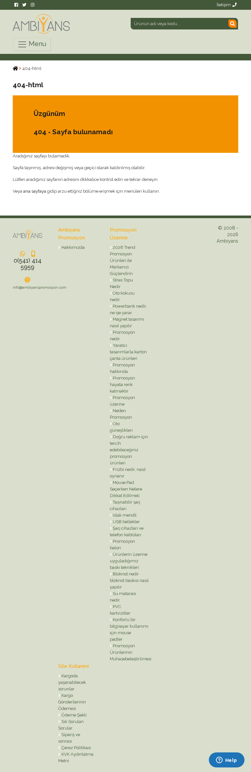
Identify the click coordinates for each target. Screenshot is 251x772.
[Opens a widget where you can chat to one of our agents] (226, 760)
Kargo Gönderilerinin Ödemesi (72, 702)
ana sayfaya (34, 191)
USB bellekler (126, 521)
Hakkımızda (72, 247)
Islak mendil (124, 515)
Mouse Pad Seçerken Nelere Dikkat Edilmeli (126, 489)
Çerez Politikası (75, 747)
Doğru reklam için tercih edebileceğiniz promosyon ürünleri (129, 449)
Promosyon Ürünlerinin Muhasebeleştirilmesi (130, 652)
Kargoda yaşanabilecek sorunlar (72, 682)
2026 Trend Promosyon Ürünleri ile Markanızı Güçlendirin (123, 260)
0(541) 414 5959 (28, 263)
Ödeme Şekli (73, 715)
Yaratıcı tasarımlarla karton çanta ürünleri (128, 352)
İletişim (224, 4)
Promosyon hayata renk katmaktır (122, 385)
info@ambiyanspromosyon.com (39, 287)
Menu (36, 44)
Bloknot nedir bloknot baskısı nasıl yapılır (129, 580)
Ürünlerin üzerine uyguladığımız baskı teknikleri (129, 561)
